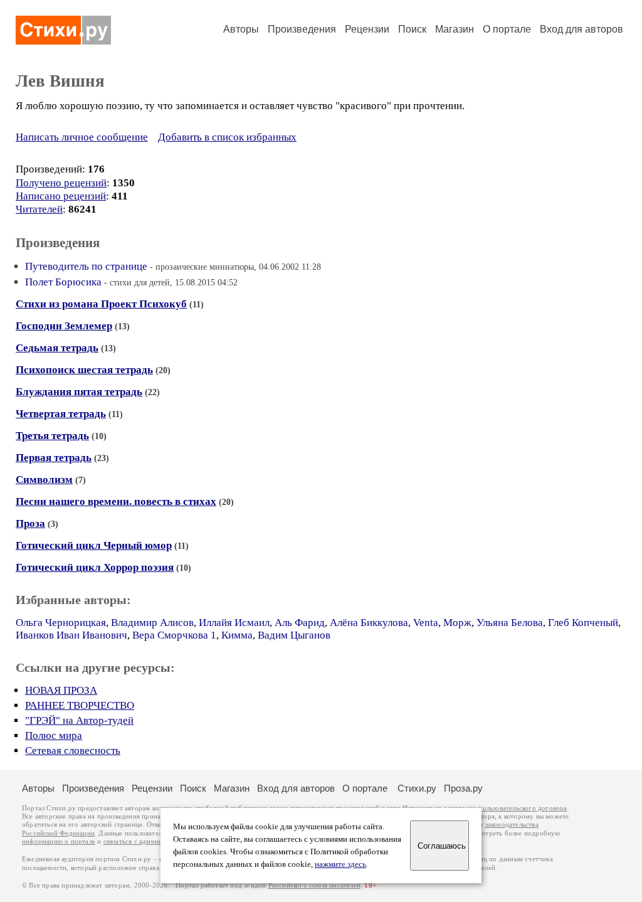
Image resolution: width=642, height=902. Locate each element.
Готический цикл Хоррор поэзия (95, 567)
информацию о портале (58, 841)
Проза (30, 523)
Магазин (454, 29)
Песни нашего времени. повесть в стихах (116, 501)
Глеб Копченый (583, 623)
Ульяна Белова (509, 623)
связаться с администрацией (147, 841)
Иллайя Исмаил (234, 623)
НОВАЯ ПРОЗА (61, 690)
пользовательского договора (522, 808)
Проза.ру (463, 788)
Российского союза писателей (314, 885)
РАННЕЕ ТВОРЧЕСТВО (79, 705)
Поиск (412, 29)
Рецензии (367, 29)
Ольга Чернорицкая (61, 623)
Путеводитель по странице (86, 266)
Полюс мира (53, 735)
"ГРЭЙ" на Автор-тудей (79, 720)
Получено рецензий (61, 183)
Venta (425, 623)
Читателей (39, 209)
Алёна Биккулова (369, 623)
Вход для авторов (581, 29)
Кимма (237, 635)
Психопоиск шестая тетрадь (84, 370)
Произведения (302, 29)
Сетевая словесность (72, 750)
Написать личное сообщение (82, 137)
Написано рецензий (61, 196)
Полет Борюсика (63, 282)
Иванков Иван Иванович (71, 635)
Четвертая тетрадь (61, 414)
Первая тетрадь (54, 458)
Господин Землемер (64, 326)
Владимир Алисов (152, 623)
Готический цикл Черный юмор (94, 545)
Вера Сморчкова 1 (174, 635)
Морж (457, 623)
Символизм (44, 479)
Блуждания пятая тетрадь (79, 392)
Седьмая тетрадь (57, 348)
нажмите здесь (340, 864)
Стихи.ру (416, 788)
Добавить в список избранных (227, 137)
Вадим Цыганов (294, 635)
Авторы (241, 29)
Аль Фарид (300, 623)
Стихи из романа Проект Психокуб (101, 304)
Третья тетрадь (52, 436)
